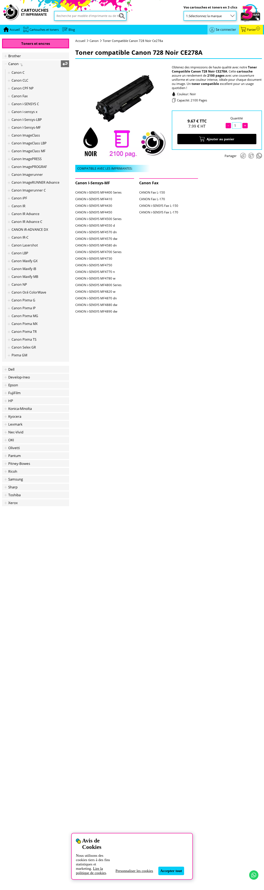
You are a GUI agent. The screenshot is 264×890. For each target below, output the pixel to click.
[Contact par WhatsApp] (254, 875)
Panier (253, 30)
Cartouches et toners (44, 29)
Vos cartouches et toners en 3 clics (210, 7)
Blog (71, 29)
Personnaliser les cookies (134, 871)
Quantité (236, 118)
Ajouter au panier (220, 139)
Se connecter (226, 29)
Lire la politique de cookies (91, 870)
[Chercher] (122, 16)
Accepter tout (171, 871)
